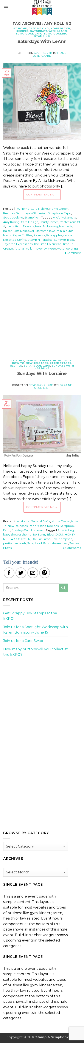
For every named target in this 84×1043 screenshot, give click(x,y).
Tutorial (19, 248)
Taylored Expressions (18, 244)
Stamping (42, 35)
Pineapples (54, 235)
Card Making (38, 28)
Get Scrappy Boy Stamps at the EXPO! (30, 616)
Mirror (7, 235)
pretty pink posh (14, 543)
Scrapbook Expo (29, 33)
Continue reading (42, 194)
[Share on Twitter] (21, 572)
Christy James (48, 222)
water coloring (67, 248)
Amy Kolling (11, 222)
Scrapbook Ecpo (39, 543)
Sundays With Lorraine (54, 367)
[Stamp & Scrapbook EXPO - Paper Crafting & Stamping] (42, 7)
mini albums (65, 231)
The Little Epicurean (47, 244)
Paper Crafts (60, 363)
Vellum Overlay (36, 248)
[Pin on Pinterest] (44, 572)
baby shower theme (17, 534)
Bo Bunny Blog (43, 534)
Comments (72, 548)
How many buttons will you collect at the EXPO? (35, 652)
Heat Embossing (46, 226)
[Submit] (63, 588)
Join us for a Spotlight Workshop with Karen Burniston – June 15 (35, 630)
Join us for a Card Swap (23, 641)
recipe (68, 235)
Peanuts (39, 235)
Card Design (29, 222)
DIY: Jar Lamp (41, 539)
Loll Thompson (62, 539)
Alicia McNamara (64, 217)
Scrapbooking (55, 33)
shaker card (60, 543)
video (52, 248)
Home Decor (60, 28)
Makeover (27, 231)
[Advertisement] (42, 306)
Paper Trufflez (22, 235)
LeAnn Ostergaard (50, 54)
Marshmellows (45, 231)
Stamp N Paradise (40, 239)
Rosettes (9, 239)
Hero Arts (65, 226)
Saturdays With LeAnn (48, 31)
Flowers (28, 226)
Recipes (22, 31)
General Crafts (38, 360)
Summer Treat (64, 239)
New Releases (37, 363)
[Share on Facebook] (9, 572)
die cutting (14, 226)
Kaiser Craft (11, 231)
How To (18, 363)
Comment (73, 253)
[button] (5, 7)
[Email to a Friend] (32, 572)
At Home (20, 28)
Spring (21, 239)
